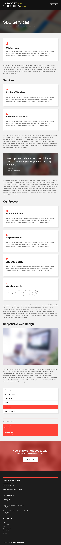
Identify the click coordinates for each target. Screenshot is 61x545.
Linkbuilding (6, 524)
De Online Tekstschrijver (17, 542)
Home (4, 522)
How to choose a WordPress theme (13, 505)
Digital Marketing (10, 411)
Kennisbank (6, 531)
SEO (4, 526)
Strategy (7, 402)
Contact (5, 533)
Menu (54, 4)
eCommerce (8, 398)
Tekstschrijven (7, 528)
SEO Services (8, 407)
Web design (8, 389)
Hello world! (6, 499)
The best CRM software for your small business (16, 511)
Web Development (10, 394)
